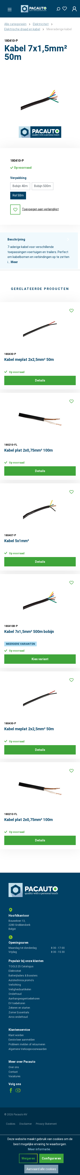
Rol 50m (18, 195)
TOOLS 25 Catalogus (21, 966)
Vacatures (14, 1076)
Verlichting (15, 984)
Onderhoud (15, 993)
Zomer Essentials (19, 1012)
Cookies (11, 1123)
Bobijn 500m (42, 186)
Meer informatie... (40, 1149)
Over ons (14, 1067)
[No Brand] (40, 132)
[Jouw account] (73, 8)
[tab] (39, 250)
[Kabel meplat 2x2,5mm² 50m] (40, 327)
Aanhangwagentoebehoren (24, 998)
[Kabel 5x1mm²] (40, 509)
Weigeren (28, 1158)
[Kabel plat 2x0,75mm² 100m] (40, 418)
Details (40, 380)
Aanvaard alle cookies (41, 1169)
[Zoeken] (57, 8)
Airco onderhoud (18, 1016)
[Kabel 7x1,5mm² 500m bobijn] (40, 599)
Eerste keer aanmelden (22, 1039)
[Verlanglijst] (63, 8)
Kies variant (40, 659)
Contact (13, 1071)
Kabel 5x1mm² (16, 541)
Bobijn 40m (20, 186)
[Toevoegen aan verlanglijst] (71, 310)
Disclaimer (25, 1123)
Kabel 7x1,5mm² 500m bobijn (29, 631)
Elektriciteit (15, 970)
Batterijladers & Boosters (23, 975)
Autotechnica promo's (21, 980)
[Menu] (8, 8)
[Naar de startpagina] (34, 8)
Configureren (51, 1158)
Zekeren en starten (19, 1007)
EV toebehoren (17, 1003)
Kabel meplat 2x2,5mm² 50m (29, 359)
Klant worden (16, 1035)
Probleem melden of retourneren (27, 1044)
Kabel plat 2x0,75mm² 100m (28, 450)
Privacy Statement (46, 1123)
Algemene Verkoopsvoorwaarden (28, 1049)
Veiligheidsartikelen (20, 989)
